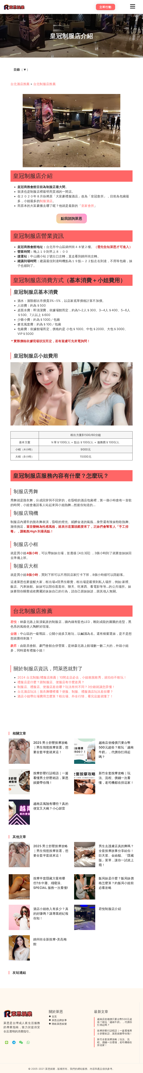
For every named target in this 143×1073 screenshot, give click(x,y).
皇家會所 (87, 206)
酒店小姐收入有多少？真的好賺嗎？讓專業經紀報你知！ (50, 913)
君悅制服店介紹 (110, 909)
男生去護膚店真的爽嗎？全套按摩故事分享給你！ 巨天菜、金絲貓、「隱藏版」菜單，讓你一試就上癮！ (116, 855)
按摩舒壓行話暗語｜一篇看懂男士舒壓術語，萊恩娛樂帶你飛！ (50, 777)
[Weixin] (21, 1042)
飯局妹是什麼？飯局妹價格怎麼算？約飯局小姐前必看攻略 (116, 883)
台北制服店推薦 (44, 84)
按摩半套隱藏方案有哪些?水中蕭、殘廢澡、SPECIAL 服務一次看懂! (50, 883)
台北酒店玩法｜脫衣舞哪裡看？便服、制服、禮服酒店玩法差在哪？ (65, 691)
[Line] (6, 1042)
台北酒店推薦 (20, 84)
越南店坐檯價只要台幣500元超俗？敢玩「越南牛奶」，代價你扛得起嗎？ (114, 1022)
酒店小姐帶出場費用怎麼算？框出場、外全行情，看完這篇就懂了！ (65, 696)
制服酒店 (46, 201)
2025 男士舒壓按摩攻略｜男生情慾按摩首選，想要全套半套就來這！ (50, 747)
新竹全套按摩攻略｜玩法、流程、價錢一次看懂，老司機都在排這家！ (116, 777)
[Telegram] (14, 1042)
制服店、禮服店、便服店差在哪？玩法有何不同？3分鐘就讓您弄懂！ (66, 687)
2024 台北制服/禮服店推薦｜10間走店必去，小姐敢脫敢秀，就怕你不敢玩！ (72, 677)
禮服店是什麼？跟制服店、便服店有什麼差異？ (50, 682)
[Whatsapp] (28, 1042)
